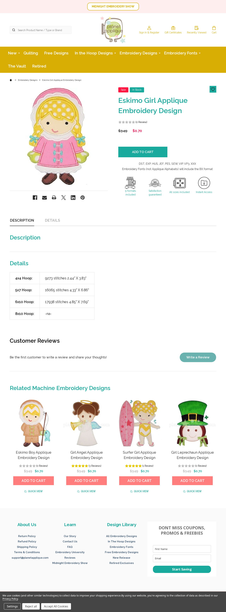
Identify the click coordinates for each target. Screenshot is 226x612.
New (12, 53)
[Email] (44, 198)
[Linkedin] (73, 198)
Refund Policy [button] (27, 541)
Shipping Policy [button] (27, 547)
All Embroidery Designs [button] (121, 536)
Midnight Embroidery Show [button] (70, 563)
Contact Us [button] (70, 541)
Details (52, 220)
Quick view (35, 491)
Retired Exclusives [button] (121, 563)
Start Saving (182, 569)
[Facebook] (35, 198)
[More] (19, 53)
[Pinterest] (83, 198)
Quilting (30, 53)
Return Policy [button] (27, 536)
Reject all (31, 606)
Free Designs (56, 53)
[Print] (54, 198)
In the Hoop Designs (94, 53)
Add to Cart (143, 152)
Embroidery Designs (138, 53)
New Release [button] (121, 557)
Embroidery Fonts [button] (121, 547)
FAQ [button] (70, 547)
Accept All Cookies (56, 606)
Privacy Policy (10, 598)
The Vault (17, 66)
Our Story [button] (70, 536)
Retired (39, 66)
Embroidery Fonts (180, 53)
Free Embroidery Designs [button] (121, 552)
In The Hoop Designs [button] (121, 541)
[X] (64, 198)
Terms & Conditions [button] (27, 552)
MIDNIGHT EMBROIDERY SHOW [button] (113, 6)
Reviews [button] (69, 557)
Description (22, 220)
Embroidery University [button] (70, 552)
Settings (12, 606)
